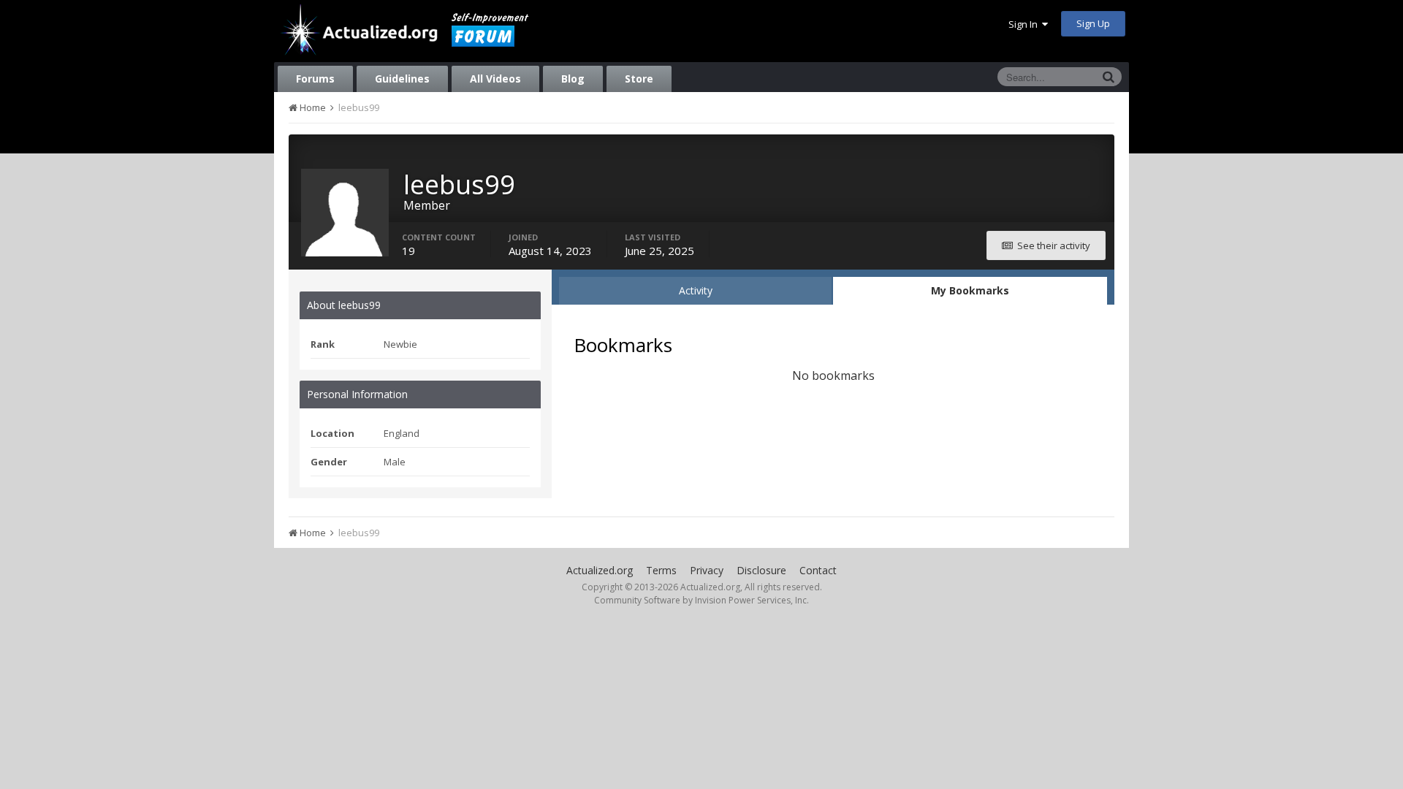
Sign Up (1093, 23)
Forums (315, 78)
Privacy (706, 570)
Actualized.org (599, 570)
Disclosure (761, 570)
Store (639, 78)
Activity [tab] (695, 290)
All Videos (495, 78)
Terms (661, 570)
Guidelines (402, 78)
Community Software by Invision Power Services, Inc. (701, 600)
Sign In (1025, 24)
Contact (818, 570)
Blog (573, 78)
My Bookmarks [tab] (970, 290)
